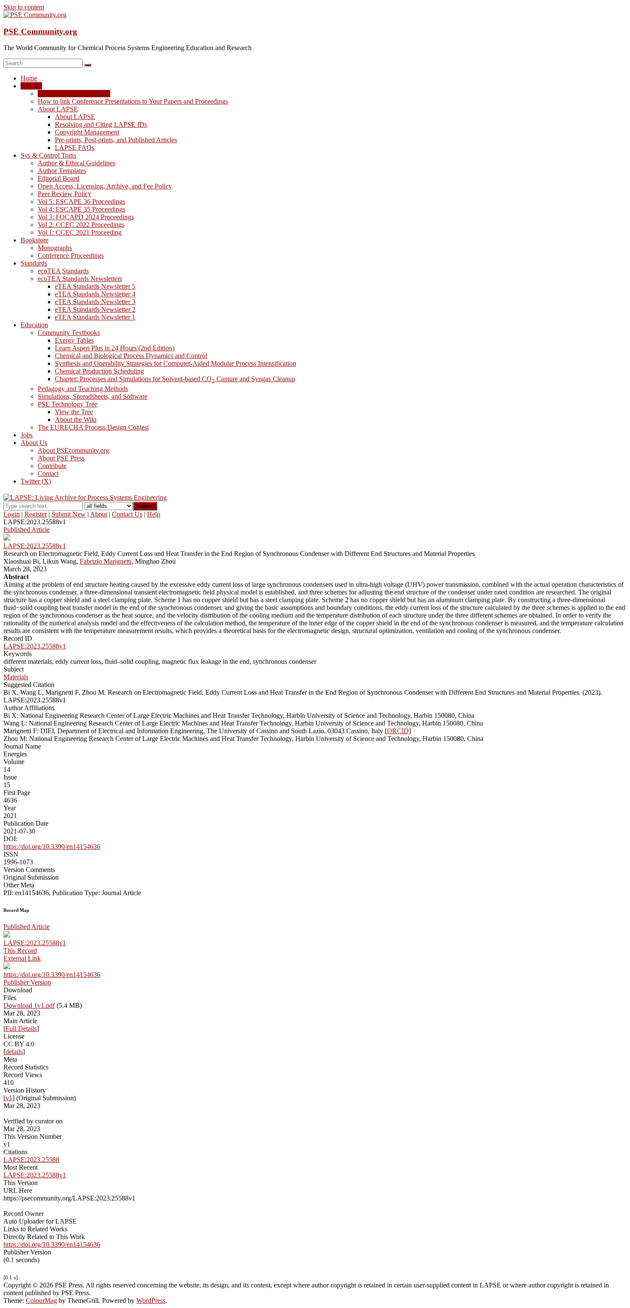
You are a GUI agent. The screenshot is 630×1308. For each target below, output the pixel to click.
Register (35, 514)
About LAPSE (58, 109)
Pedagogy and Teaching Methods (83, 388)
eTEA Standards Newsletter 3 (95, 301)
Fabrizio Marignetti (106, 561)
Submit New (68, 514)
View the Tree (74, 411)
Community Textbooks (69, 332)
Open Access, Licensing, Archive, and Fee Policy (105, 186)
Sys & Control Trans (48, 155)
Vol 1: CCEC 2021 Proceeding (80, 232)
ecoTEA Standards (63, 271)
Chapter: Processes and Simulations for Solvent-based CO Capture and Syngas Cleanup (175, 378)
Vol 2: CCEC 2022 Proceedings (81, 224)
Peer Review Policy (64, 193)
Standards (34, 263)
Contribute (52, 465)
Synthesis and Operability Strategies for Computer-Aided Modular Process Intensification (175, 363)
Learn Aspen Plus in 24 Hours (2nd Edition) (114, 348)
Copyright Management (87, 132)
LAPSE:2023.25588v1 (34, 646)
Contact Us (127, 514)
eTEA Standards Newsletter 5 (95, 286)
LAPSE (31, 86)
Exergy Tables (74, 340)
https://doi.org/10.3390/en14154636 (51, 846)
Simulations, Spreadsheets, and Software (92, 396)
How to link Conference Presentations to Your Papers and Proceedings (133, 101)
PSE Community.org (40, 31)
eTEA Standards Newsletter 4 (95, 294)
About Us (34, 442)
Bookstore (34, 240)
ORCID (398, 731)
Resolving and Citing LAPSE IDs (101, 124)
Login (11, 514)
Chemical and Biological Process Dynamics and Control (131, 355)
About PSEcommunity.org (73, 450)
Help (153, 514)
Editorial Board (58, 178)
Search (145, 506)
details (14, 1051)
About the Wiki (75, 419)
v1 (9, 1098)
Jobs (27, 435)
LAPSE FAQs (74, 147)
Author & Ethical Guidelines (76, 163)
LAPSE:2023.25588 (31, 1159)
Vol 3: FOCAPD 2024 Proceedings (86, 217)
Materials (15, 677)
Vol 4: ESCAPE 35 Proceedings (81, 209)
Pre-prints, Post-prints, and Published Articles (116, 139)
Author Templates (62, 170)
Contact (48, 473)
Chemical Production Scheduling (99, 371)
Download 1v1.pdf (29, 1005)
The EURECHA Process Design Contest (93, 427)
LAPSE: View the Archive (74, 93)
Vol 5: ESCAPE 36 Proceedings (81, 201)
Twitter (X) (36, 481)
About (98, 514)
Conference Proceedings (71, 255)
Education (34, 324)
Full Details (21, 1028)
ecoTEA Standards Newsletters (80, 278)
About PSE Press (61, 458)
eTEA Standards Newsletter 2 (95, 309)
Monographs (55, 247)
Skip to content (23, 7)
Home (29, 78)
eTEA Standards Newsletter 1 (95, 317)
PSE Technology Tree (67, 404)
